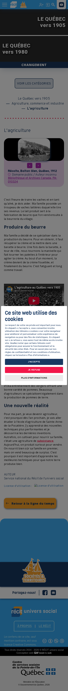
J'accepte (34, 361)
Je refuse (34, 370)
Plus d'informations (34, 378)
